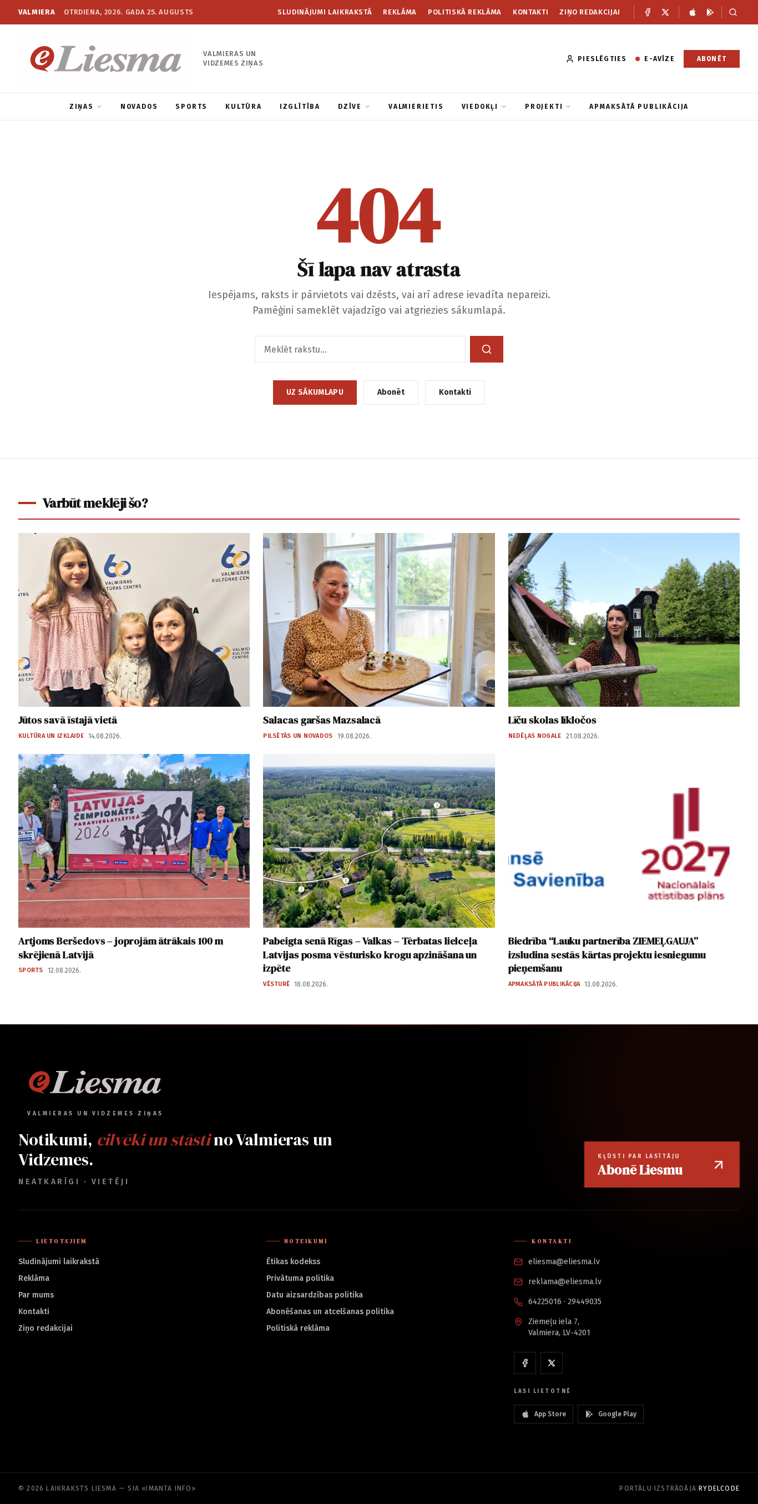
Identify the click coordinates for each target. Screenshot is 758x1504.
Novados (139, 106)
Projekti (544, 106)
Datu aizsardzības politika (314, 1295)
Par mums (36, 1295)
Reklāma (400, 12)
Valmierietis (416, 106)
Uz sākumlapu (314, 392)
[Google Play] (710, 12)
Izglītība (300, 106)
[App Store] (692, 12)
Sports (191, 106)
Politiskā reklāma (465, 12)
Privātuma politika (300, 1278)
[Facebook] (647, 12)
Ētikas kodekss (293, 1261)
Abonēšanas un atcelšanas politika (330, 1311)
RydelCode (719, 1488)
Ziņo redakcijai (589, 12)
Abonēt (711, 59)
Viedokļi (480, 106)
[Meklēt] (730, 12)
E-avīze (659, 59)
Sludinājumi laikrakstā (324, 12)
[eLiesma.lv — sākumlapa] (106, 58)
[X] (665, 12)
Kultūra (243, 106)
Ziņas (81, 106)
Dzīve (350, 106)
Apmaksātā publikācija (639, 106)
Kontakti (530, 12)
